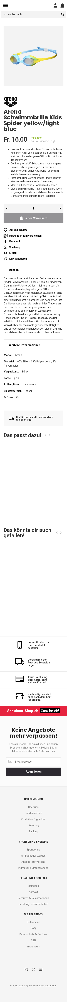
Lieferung (33, 825)
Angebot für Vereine (33, 861)
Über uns (33, 807)
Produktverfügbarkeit (33, 819)
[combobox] (33, 14)
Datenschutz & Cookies (33, 934)
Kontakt (33, 892)
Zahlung (33, 831)
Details (14, 270)
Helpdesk (33, 885)
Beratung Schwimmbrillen (33, 904)
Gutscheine (33, 922)
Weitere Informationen (24, 345)
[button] (58, 454)
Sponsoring (33, 849)
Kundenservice (33, 813)
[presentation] (46, 435)
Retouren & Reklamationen (33, 898)
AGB (33, 940)
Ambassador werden (33, 855)
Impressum (33, 946)
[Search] (62, 14)
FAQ (33, 928)
